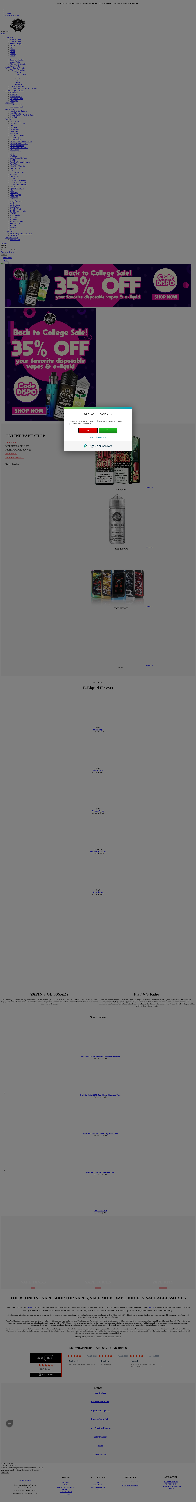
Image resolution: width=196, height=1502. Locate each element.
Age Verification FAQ (98, 437)
